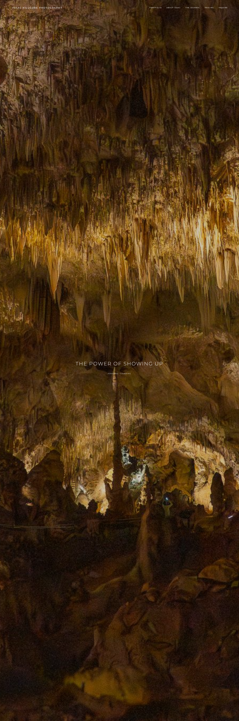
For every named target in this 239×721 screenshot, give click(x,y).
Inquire (223, 8)
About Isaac (174, 8)
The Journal (192, 8)
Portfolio (155, 8)
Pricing (209, 8)
